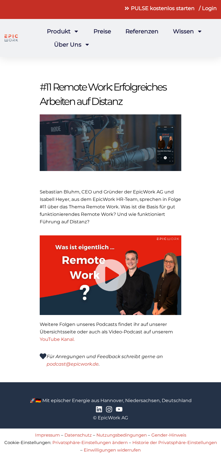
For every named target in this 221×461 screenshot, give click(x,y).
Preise (102, 31)
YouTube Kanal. (57, 339)
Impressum (47, 435)
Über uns (67, 44)
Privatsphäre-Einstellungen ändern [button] (90, 442)
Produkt (59, 31)
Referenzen (142, 31)
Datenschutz (78, 435)
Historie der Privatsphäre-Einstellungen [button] (174, 442)
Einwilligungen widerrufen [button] (112, 450)
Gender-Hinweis (168, 435)
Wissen (183, 31)
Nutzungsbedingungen (121, 435)
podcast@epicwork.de (73, 364)
